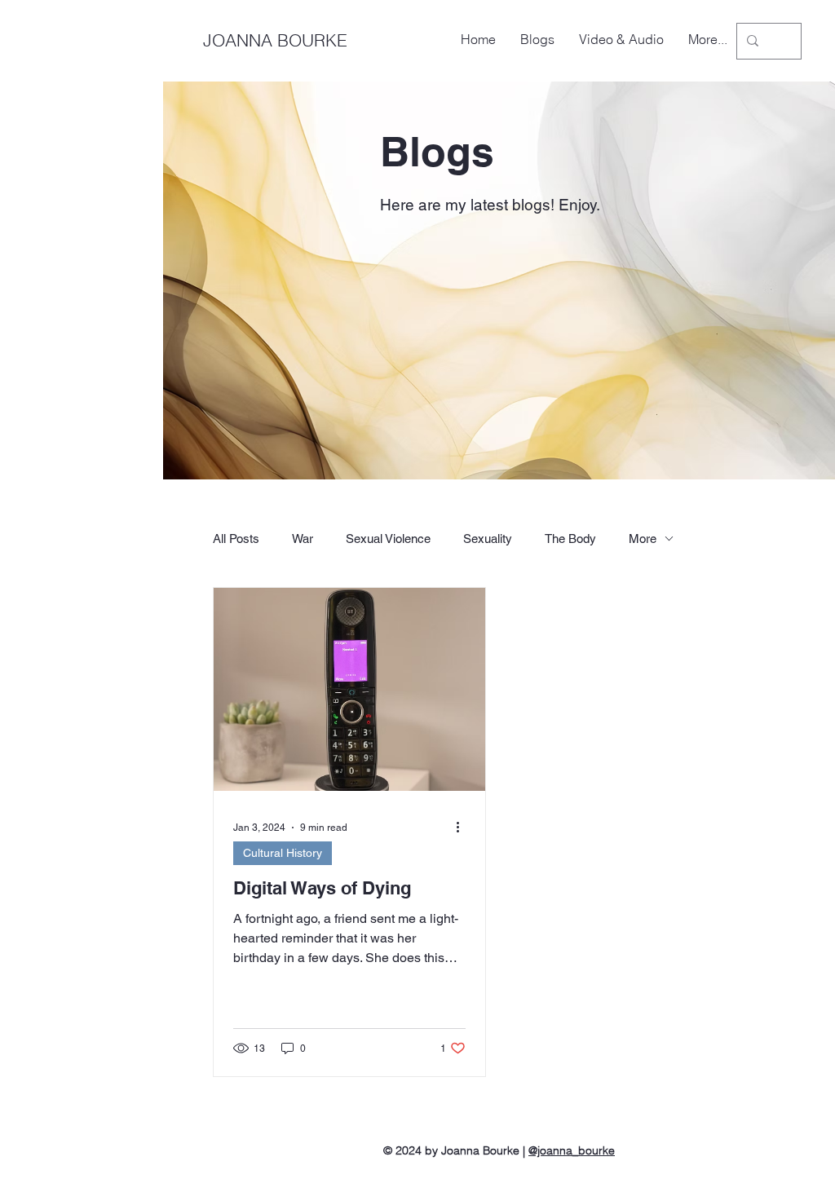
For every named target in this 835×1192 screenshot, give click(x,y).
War (302, 538)
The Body (570, 538)
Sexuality (487, 538)
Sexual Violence (388, 538)
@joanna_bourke (571, 1150)
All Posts (236, 538)
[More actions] (463, 827)
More (642, 538)
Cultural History (282, 852)
